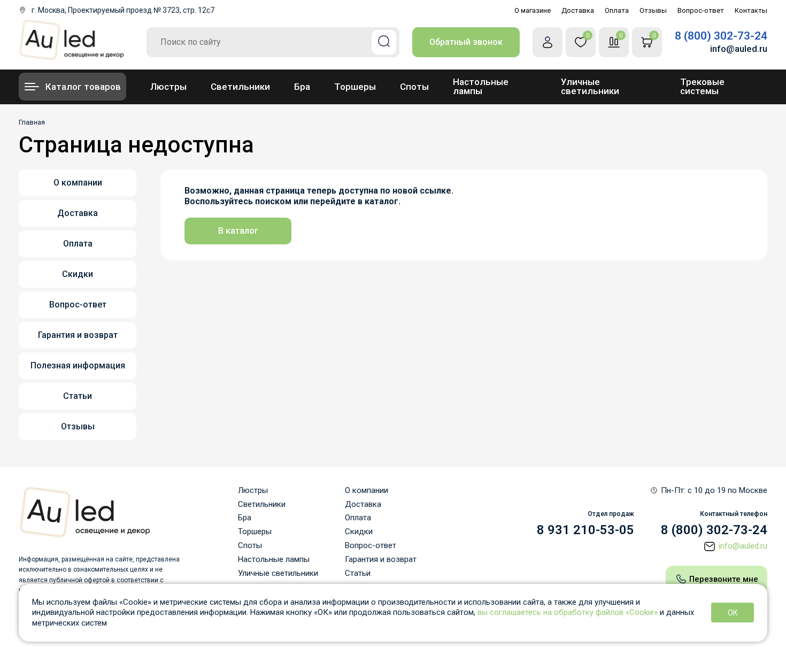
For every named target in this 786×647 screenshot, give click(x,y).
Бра (302, 86)
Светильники (240, 86)
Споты (414, 86)
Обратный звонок (466, 42)
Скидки (77, 274)
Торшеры (355, 86)
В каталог (238, 231)
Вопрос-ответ (700, 10)
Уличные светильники (590, 86)
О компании (77, 183)
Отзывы (653, 10)
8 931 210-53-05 (585, 530)
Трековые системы (702, 86)
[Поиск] (384, 42)
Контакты (751, 10)
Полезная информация (77, 365)
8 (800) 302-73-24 (721, 36)
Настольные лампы (480, 86)
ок (733, 613)
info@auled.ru (738, 48)
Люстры (168, 86)
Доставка (577, 10)
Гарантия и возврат (78, 335)
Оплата (617, 10)
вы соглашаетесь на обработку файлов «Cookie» (567, 612)
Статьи (77, 396)
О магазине (532, 10)
